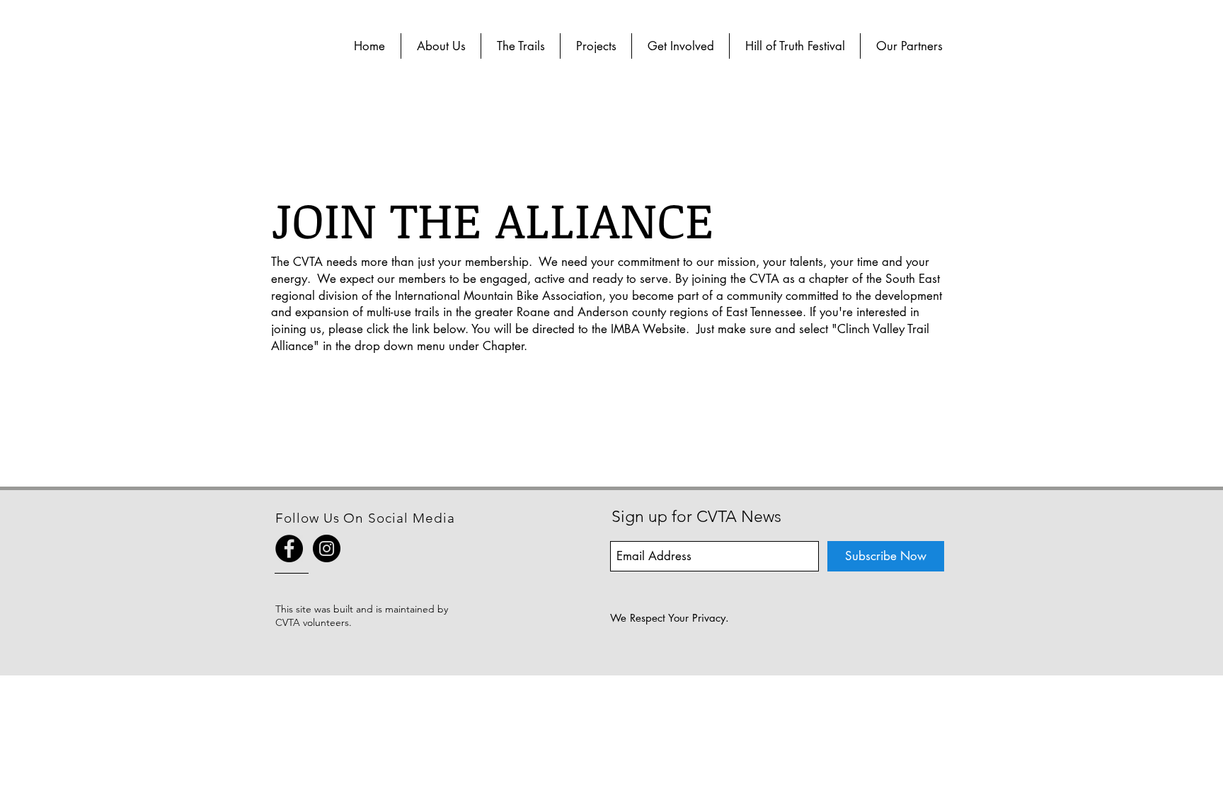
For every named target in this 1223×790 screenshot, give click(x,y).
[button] (441, 46)
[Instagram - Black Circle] (326, 548)
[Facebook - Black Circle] (289, 548)
